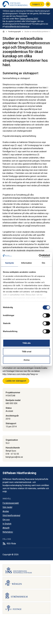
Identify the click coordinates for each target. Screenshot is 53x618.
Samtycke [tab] (9, 263)
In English (7, 523)
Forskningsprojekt (11, 503)
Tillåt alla (26, 343)
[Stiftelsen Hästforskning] (15, 4)
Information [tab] (26, 263)
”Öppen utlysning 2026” (29, 19)
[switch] (46, 315)
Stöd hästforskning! (11, 515)
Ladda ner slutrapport (16, 381)
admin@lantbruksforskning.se (17, 26)
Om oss (6, 519)
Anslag (6, 511)
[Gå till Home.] (4, 31)
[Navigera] (48, 4)
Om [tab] (43, 263)
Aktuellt (6, 528)
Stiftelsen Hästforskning (19, 473)
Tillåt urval (26, 351)
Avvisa (26, 360)
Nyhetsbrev (8, 532)
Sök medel (7, 507)
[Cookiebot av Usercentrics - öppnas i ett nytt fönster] (39, 256)
